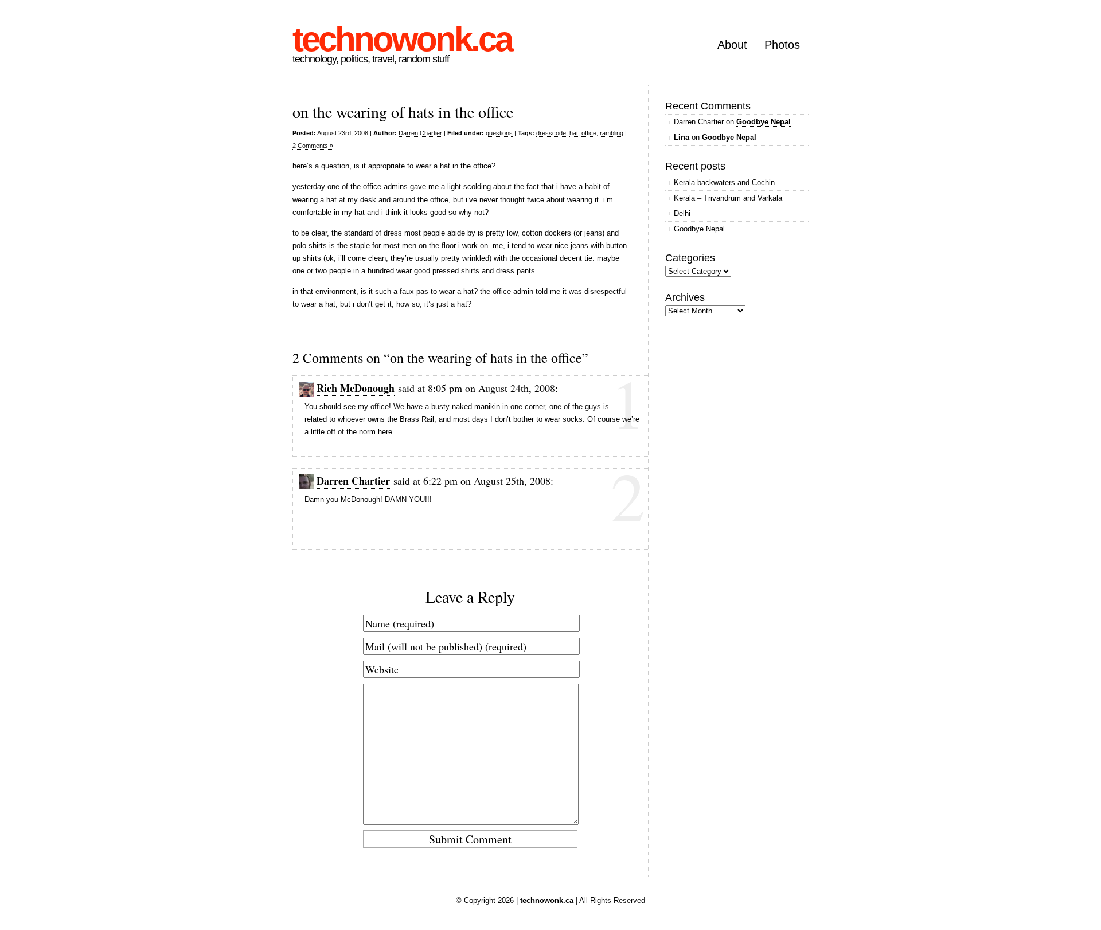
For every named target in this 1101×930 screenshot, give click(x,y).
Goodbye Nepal (763, 121)
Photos (782, 44)
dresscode (551, 133)
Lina (681, 137)
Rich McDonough (356, 387)
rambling (611, 133)
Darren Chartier (420, 133)
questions (499, 133)
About (732, 44)
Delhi (682, 213)
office (588, 133)
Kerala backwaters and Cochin (724, 182)
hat (573, 133)
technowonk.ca (402, 39)
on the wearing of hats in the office (402, 112)
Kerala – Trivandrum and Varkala (728, 198)
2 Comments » (312, 145)
